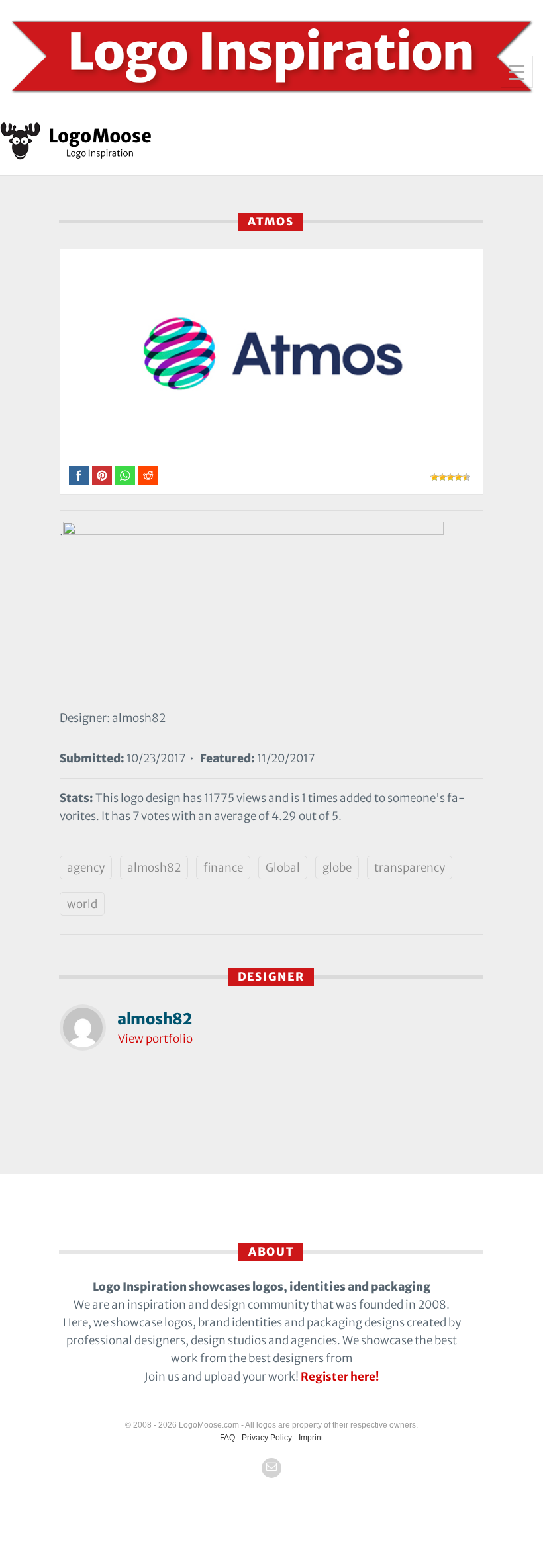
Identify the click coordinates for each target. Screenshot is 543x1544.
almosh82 (154, 867)
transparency (409, 867)
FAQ (227, 1437)
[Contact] (271, 1468)
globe (337, 867)
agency (86, 867)
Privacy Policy (267, 1437)
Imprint (311, 1437)
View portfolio (155, 1039)
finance (223, 867)
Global (283, 867)
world (82, 904)
